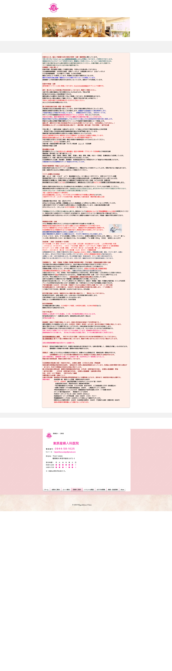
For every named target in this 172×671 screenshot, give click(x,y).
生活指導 (87, 144)
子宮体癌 (87, 111)
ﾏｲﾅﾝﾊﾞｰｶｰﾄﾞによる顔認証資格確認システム (68, 59)
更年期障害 (46, 149)
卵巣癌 (80, 111)
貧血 (56, 275)
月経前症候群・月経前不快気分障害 (81, 277)
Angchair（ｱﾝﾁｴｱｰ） (80, 252)
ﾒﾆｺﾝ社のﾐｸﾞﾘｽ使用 (84, 135)
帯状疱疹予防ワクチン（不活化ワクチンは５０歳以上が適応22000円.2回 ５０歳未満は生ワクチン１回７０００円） (80, 178)
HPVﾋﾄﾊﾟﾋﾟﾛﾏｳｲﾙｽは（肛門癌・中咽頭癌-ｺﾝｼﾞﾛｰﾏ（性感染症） (62, 203)
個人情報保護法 (47, 339)
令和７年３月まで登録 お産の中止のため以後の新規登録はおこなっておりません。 (89, 337)
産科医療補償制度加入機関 (51, 337)
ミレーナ (81, 144)
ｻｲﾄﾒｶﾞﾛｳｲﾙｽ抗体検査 (81, 86)
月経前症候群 (98, 262)
